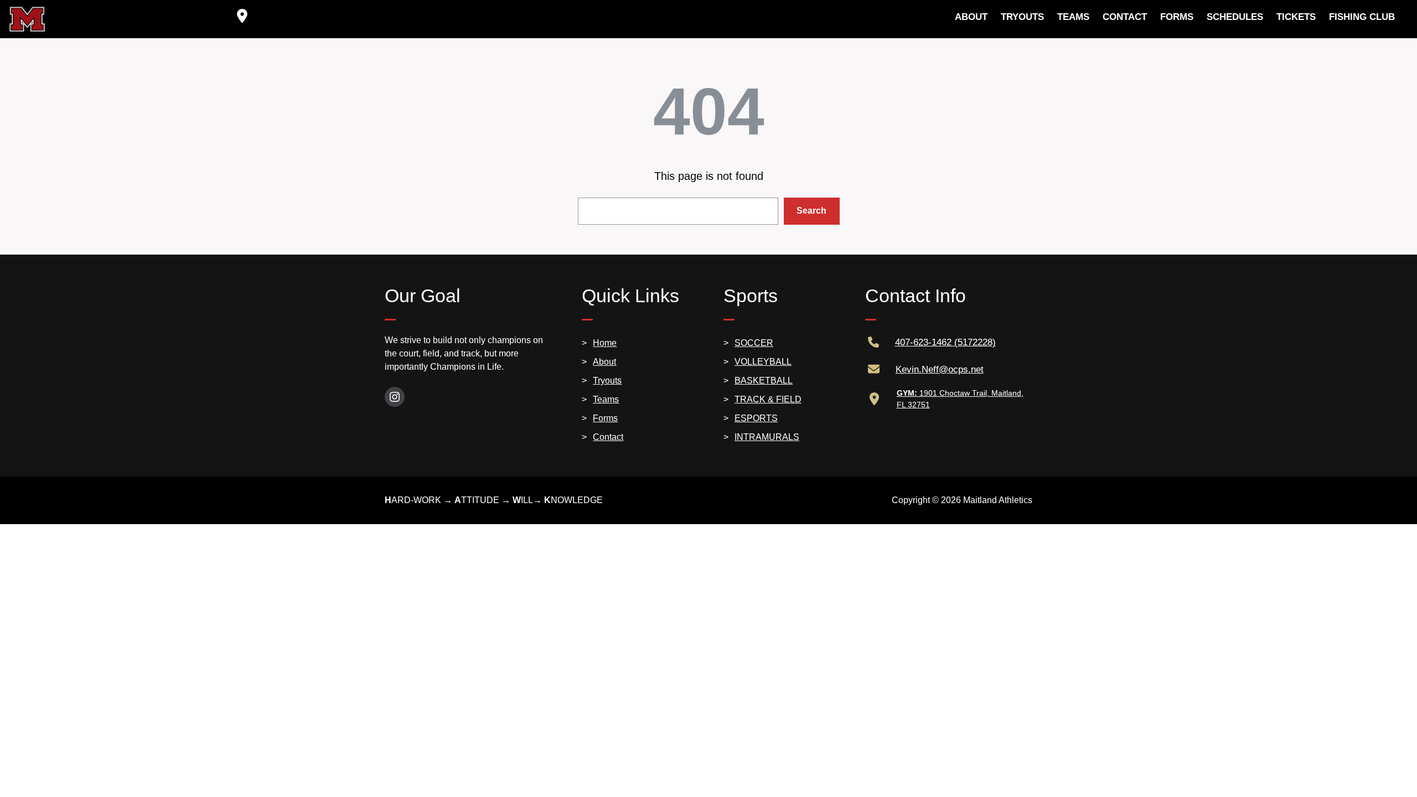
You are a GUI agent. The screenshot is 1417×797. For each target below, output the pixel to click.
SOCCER (754, 343)
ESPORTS (756, 418)
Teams (606, 399)
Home (605, 343)
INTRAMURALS (767, 437)
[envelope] (873, 368)
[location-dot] (242, 15)
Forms (605, 418)
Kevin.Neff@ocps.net (940, 369)
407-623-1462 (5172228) (945, 342)
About (604, 361)
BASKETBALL (764, 380)
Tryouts (607, 380)
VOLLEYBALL (763, 361)
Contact (608, 437)
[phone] (873, 342)
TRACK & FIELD (768, 399)
